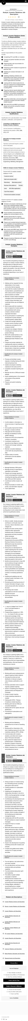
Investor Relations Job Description (13, 911)
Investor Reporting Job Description (13, 938)
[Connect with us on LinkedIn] (6, 1019)
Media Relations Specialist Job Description (15, 953)
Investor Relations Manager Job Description (12, 922)
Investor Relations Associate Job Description (12, 916)
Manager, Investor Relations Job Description (12, 928)
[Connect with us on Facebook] (1, 1019)
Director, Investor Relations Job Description (15, 906)
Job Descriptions (13, 9)
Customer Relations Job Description (13, 949)
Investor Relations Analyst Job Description (15, 901)
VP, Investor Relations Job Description (14, 933)
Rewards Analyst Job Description (12, 958)
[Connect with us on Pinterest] (4, 1019)
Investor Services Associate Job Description (12, 943)
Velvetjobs (3, 2)
